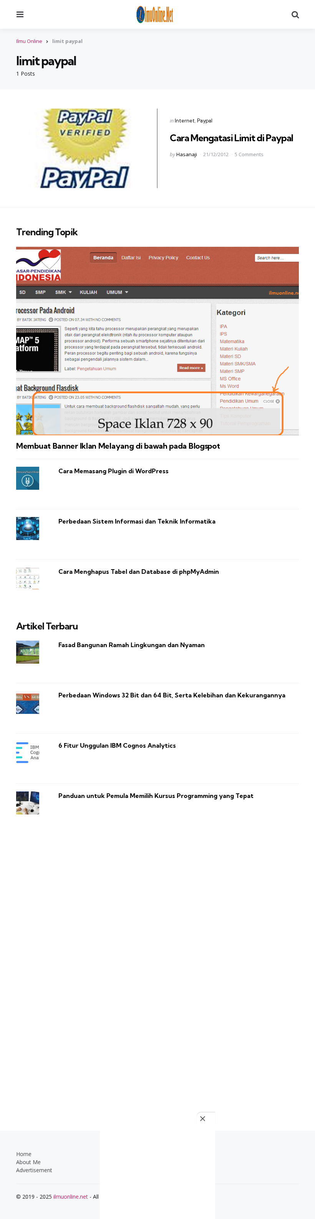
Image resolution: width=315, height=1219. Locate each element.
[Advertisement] (157, 963)
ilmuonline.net (70, 1196)
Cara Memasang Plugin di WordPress (113, 471)
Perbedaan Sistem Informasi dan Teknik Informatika (137, 521)
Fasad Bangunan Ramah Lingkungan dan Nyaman (131, 645)
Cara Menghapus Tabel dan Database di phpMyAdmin (138, 571)
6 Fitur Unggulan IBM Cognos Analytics (117, 745)
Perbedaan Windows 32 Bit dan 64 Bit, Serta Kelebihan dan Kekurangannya (171, 695)
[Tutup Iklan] (206, 1118)
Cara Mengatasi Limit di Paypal (231, 138)
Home (24, 1154)
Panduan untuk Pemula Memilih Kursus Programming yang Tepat (156, 795)
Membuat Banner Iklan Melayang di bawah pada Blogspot (118, 446)
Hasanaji (186, 154)
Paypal (204, 120)
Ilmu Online (29, 41)
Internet (185, 120)
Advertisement (34, 1170)
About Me (28, 1162)
